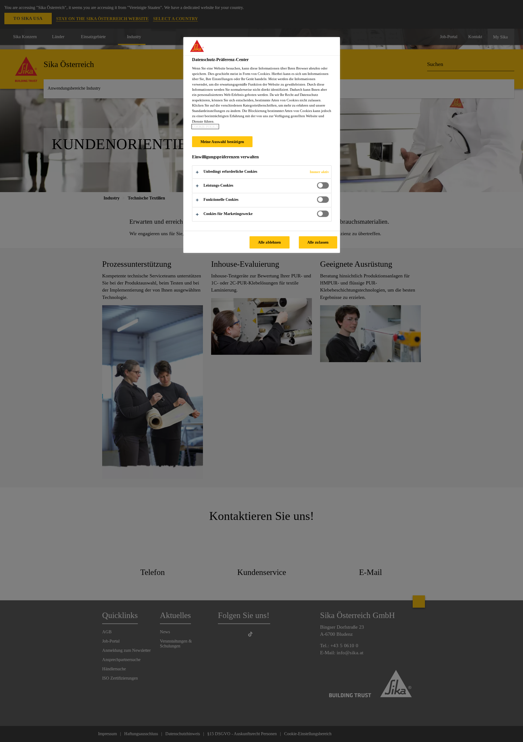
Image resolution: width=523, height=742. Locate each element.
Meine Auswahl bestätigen (222, 142)
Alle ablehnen (269, 242)
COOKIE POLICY (205, 127)
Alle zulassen (318, 242)
